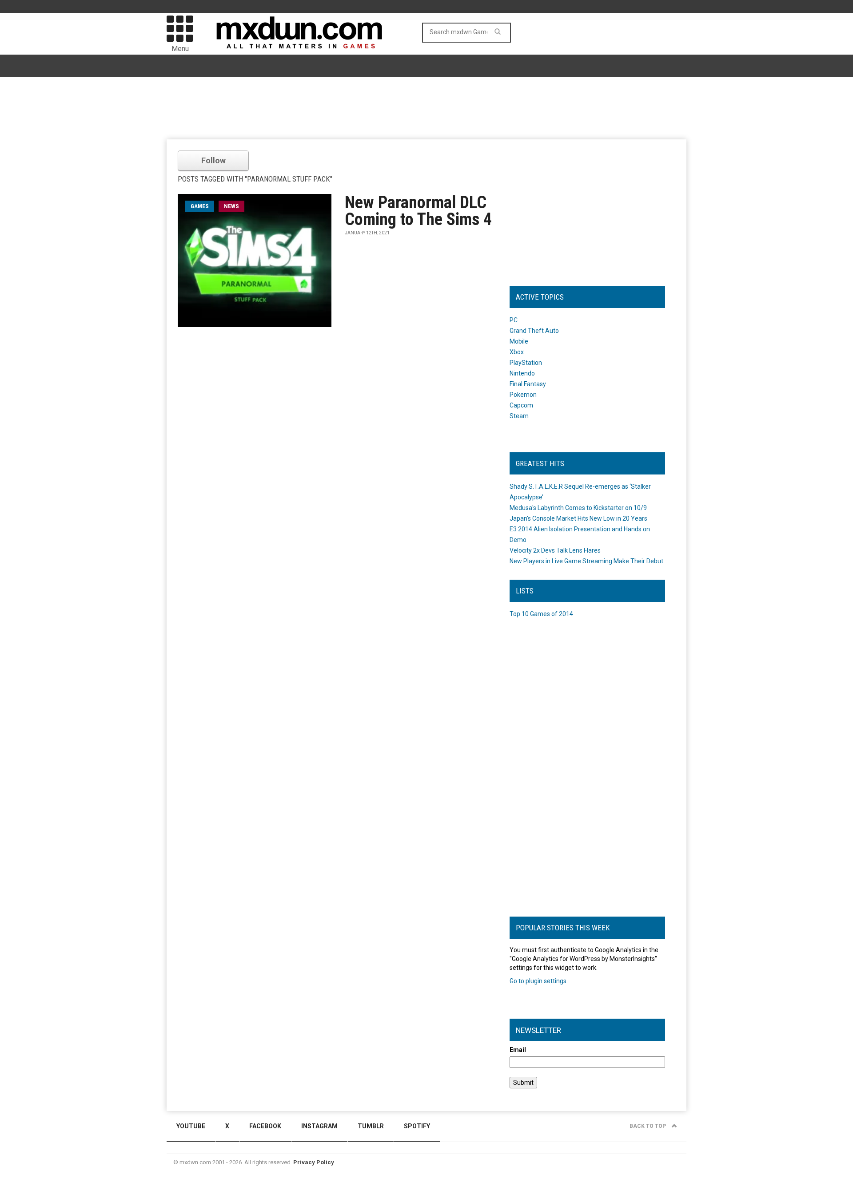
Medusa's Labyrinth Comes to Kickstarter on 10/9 (578, 507)
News (231, 206)
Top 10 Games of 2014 (541, 613)
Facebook (265, 1126)
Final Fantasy (528, 383)
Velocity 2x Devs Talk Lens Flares (555, 550)
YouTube (190, 1126)
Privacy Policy (313, 1162)
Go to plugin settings (538, 980)
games (200, 206)
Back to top (648, 1126)
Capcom (521, 405)
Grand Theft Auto (534, 330)
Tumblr (371, 1126)
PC (514, 320)
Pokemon (523, 394)
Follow (213, 160)
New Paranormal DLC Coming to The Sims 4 (418, 211)
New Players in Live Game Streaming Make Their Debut (586, 561)
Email (518, 1049)
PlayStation (526, 362)
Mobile (519, 341)
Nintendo (522, 373)
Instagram (319, 1126)
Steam (519, 415)
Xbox (517, 352)
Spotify (417, 1126)
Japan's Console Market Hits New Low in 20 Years (578, 518)
